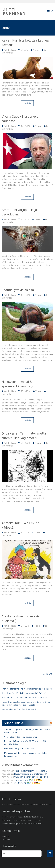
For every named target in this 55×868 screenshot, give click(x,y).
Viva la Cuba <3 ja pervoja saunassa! (20, 119)
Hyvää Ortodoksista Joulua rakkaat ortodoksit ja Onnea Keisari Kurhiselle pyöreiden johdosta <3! (26, 703)
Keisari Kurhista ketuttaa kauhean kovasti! (26, 43)
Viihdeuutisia (13, 723)
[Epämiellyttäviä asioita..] (27, 303)
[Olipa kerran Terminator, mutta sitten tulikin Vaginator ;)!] (27, 451)
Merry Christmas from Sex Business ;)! (19, 709)
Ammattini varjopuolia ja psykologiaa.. (19, 212)
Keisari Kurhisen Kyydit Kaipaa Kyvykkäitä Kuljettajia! (24, 693)
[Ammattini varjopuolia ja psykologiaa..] (27, 228)
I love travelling (22, 780)
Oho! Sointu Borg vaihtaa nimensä (19, 748)
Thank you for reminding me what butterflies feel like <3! (27, 689)
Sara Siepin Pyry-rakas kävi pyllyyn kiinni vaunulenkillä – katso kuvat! (27, 731)
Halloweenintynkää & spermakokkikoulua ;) (17, 384)
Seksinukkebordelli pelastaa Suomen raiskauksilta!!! (24, 697)
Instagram (6, 839)
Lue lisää (27, 103)
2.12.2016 (25, 219)
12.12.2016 (25, 126)
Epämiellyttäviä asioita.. (19, 290)
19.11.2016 (25, 295)
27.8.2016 (25, 626)
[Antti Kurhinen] (14, 9)
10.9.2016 (25, 533)
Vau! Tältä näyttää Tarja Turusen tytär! (20, 737)
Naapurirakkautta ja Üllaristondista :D (31, 771)
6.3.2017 (24, 50)
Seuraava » (48, 674)
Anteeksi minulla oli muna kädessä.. (20, 525)
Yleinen (36, 50)
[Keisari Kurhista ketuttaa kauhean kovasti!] (27, 58)
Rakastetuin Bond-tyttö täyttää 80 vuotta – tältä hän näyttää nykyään (27, 743)
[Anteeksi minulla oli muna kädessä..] (27, 541)
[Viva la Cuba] (27, 134)
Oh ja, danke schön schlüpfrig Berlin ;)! (31, 777)
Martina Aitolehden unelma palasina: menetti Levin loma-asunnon (26, 754)
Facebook (5, 836)
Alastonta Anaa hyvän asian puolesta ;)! (22, 618)
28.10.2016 (25, 391)
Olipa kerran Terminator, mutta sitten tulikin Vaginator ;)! (24, 436)
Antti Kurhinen (10, 50)
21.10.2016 (25, 443)
